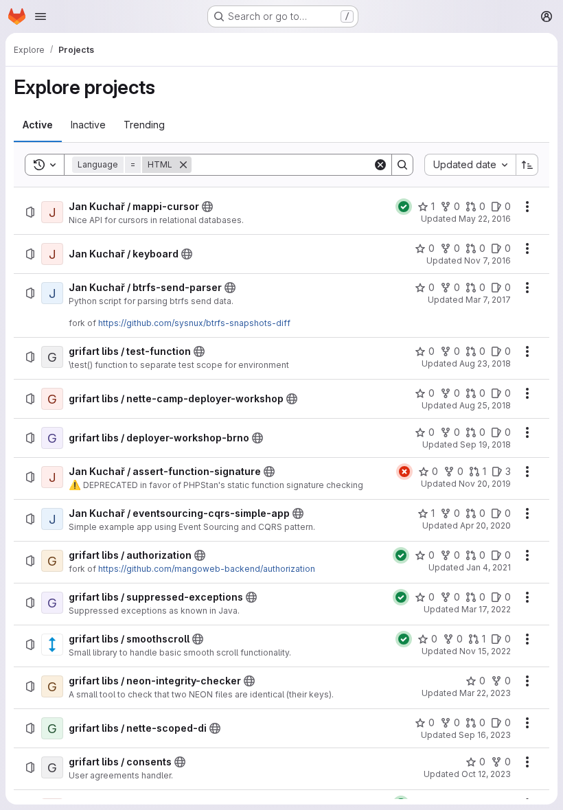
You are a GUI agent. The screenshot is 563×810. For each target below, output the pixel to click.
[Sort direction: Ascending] (527, 165)
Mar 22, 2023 (485, 693)
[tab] (38, 125)
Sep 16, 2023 (485, 735)
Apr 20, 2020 (485, 525)
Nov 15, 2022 (485, 651)
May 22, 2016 (485, 218)
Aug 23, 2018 (485, 363)
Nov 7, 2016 (487, 260)
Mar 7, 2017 (488, 299)
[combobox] (470, 165)
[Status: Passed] (403, 206)
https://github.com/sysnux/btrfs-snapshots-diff (194, 323)
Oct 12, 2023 (486, 774)
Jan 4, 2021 (488, 567)
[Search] (402, 165)
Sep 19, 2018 (485, 444)
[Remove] (183, 165)
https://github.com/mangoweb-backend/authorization (206, 569)
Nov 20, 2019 (485, 483)
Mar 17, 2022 (486, 609)
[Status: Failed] (404, 471)
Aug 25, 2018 (485, 405)
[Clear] (380, 165)
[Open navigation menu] (40, 16)
